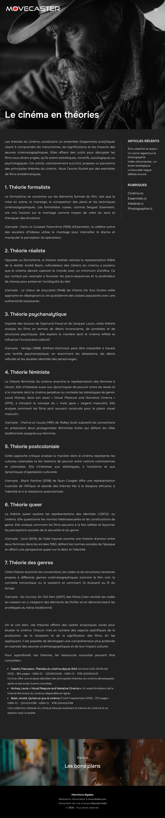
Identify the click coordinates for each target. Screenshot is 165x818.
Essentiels (135, 198)
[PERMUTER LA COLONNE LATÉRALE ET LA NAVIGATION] (157, 9)
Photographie (138, 208)
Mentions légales (82, 794)
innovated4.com (97, 799)
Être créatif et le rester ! (143, 148)
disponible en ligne (57, 693)
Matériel (134, 203)
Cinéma (134, 193)
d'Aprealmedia (99, 803)
